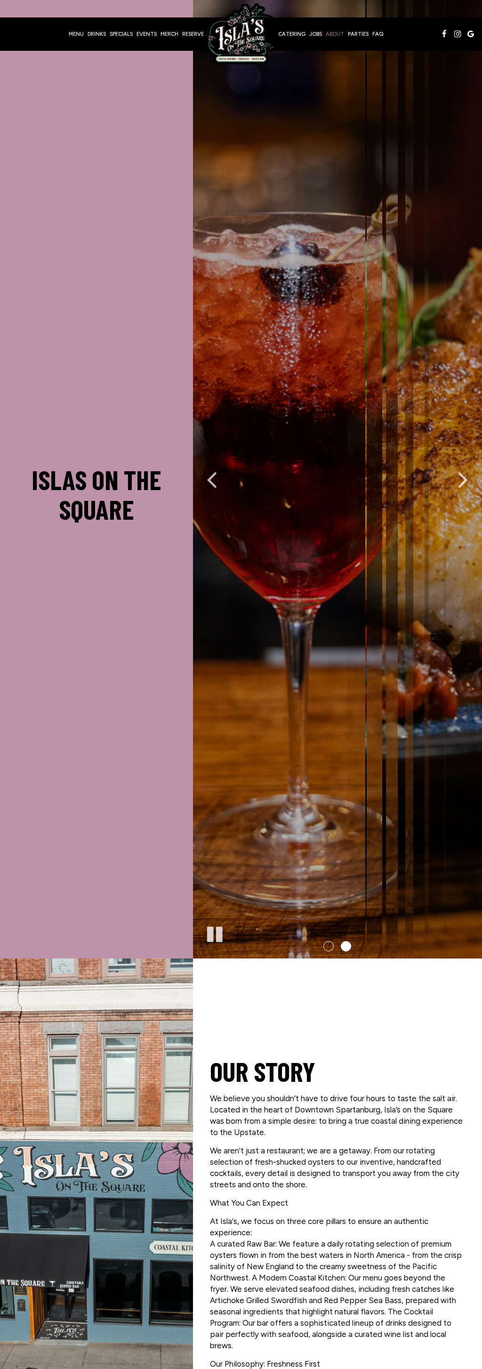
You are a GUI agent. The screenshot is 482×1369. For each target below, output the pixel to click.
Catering (291, 34)
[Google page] (470, 33)
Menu (76, 34)
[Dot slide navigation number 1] (328, 946)
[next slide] (463, 479)
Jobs (315, 34)
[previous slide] (211, 479)
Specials (121, 34)
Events (147, 34)
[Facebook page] (444, 33)
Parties (358, 34)
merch (169, 34)
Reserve (193, 34)
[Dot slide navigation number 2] (346, 946)
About (335, 34)
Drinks (97, 34)
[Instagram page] (457, 33)
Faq (377, 34)
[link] (241, 33)
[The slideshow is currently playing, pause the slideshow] (214, 933)
